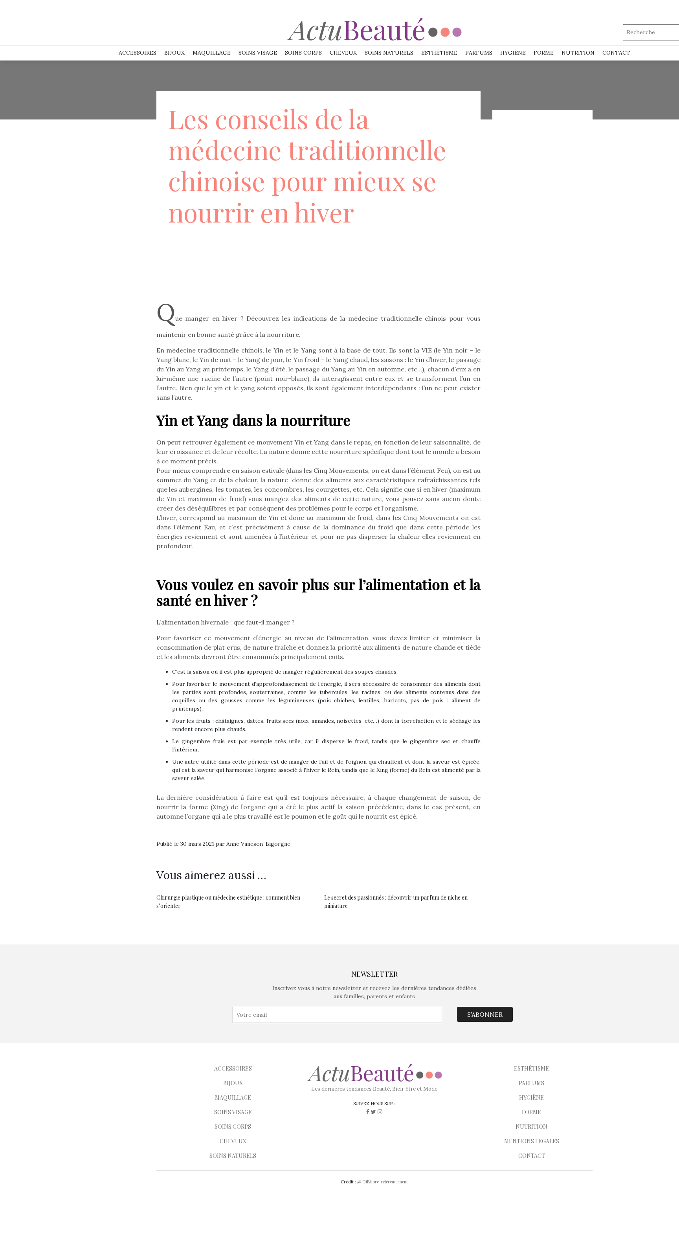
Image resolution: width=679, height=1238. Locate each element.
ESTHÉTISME (439, 52)
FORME (531, 1112)
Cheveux (343, 52)
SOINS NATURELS (389, 52)
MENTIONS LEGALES (531, 1141)
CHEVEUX (233, 1141)
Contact (616, 52)
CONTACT (531, 1155)
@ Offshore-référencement (382, 1182)
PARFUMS (478, 52)
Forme (544, 52)
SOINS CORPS (303, 52)
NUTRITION (578, 52)
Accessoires (137, 52)
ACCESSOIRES (233, 1068)
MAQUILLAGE (212, 52)
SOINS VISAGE (258, 52)
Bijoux (174, 52)
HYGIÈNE (513, 52)
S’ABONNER (485, 1014)
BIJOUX (233, 1083)
